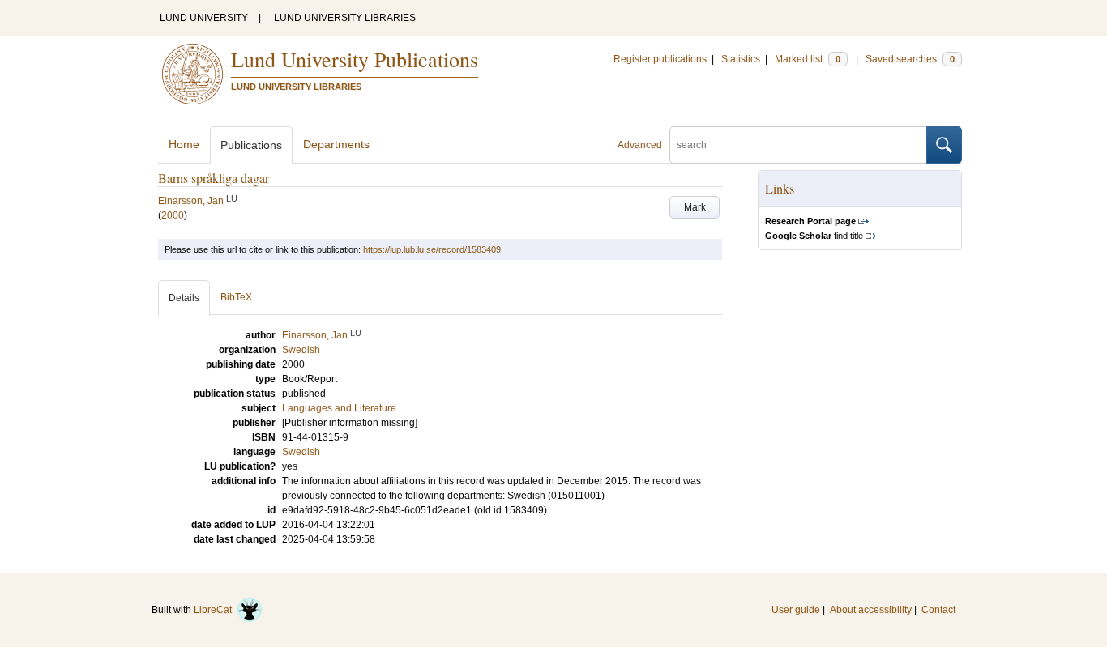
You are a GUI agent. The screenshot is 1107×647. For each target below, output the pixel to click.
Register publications (660, 59)
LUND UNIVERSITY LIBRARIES (345, 17)
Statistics (740, 59)
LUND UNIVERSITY (204, 17)
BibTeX (236, 297)
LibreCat (215, 609)
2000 (172, 215)
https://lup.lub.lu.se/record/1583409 (432, 249)
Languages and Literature (339, 408)
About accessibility (871, 609)
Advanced (640, 145)
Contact (938, 609)
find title (814, 235)
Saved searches (910, 59)
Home (184, 144)
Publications (251, 144)
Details (184, 298)
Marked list (807, 59)
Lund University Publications (354, 59)
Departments (336, 144)
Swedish (301, 452)
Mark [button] (695, 207)
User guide (795, 609)
